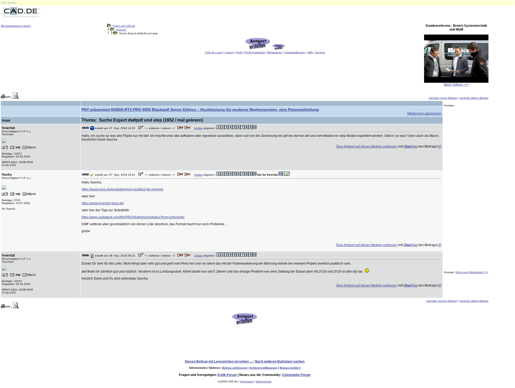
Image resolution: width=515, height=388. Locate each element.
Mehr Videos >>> (456, 84)
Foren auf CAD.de (124, 25)
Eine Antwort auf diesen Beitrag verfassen (366, 146)
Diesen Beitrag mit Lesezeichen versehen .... (219, 361)
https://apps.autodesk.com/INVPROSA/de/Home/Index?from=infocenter (133, 217)
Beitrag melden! (290, 367)
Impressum (246, 381)
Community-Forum (296, 375)
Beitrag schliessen (234, 367)
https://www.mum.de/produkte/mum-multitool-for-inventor (122, 189)
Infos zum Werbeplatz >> (471, 272)
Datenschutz (263, 381)
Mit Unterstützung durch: (16, 25)
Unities (198, 128)
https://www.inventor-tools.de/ (103, 203)
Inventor (121, 29)
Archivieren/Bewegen (263, 367)
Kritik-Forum (227, 375)
